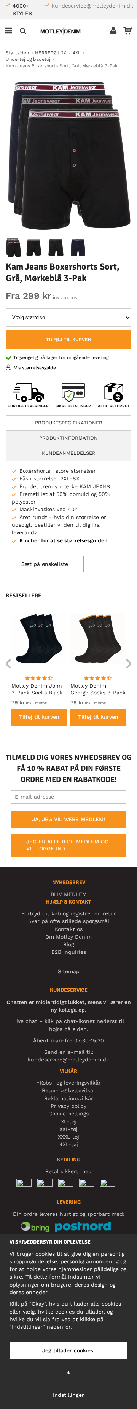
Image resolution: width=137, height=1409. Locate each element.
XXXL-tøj (68, 1137)
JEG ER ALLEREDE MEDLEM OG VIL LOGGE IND (67, 845)
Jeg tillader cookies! (68, 1350)
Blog (68, 944)
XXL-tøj (68, 1129)
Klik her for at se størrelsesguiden (63, 540)
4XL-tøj (68, 1144)
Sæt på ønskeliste (44, 564)
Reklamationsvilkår (68, 1098)
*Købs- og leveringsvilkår (69, 1083)
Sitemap (69, 971)
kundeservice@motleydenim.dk (92, 6)
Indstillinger (68, 1395)
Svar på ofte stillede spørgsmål (68, 921)
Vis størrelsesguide (35, 367)
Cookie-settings (68, 1113)
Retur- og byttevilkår (69, 1090)
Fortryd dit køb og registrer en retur (68, 913)
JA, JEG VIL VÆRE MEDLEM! (68, 819)
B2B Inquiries (68, 952)
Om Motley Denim (68, 937)
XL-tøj (68, 1121)
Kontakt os (69, 929)
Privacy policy (68, 1106)
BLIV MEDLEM (69, 894)
